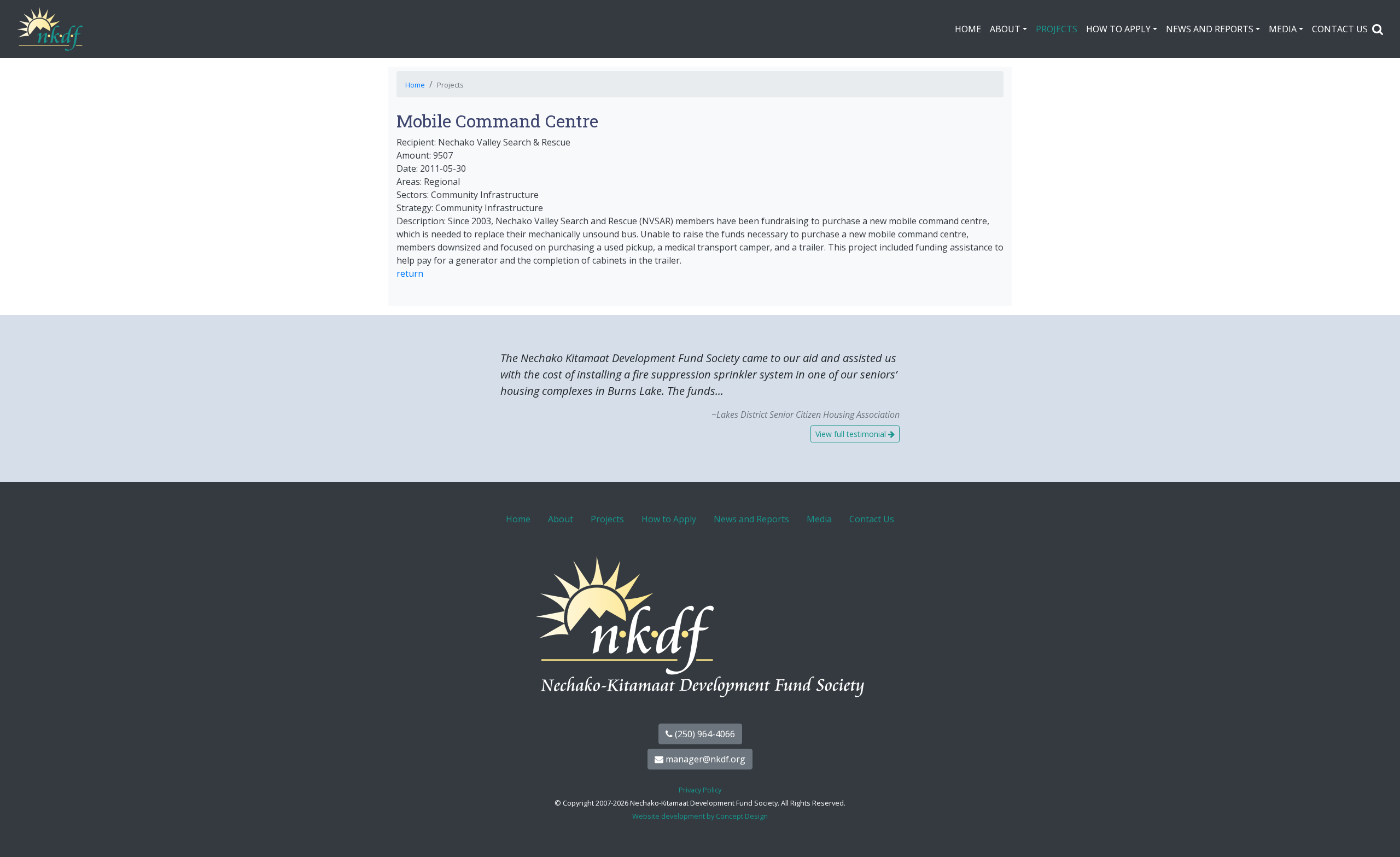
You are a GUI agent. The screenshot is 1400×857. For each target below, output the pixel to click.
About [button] (1005, 29)
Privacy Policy (700, 790)
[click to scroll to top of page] (1379, 835)
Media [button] (1283, 29)
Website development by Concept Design (700, 816)
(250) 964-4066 (704, 734)
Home (968, 29)
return (409, 273)
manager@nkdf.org (704, 759)
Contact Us (1340, 29)
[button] (1377, 29)
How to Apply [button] (1118, 29)
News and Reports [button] (1209, 29)
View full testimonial (851, 434)
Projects (1056, 29)
